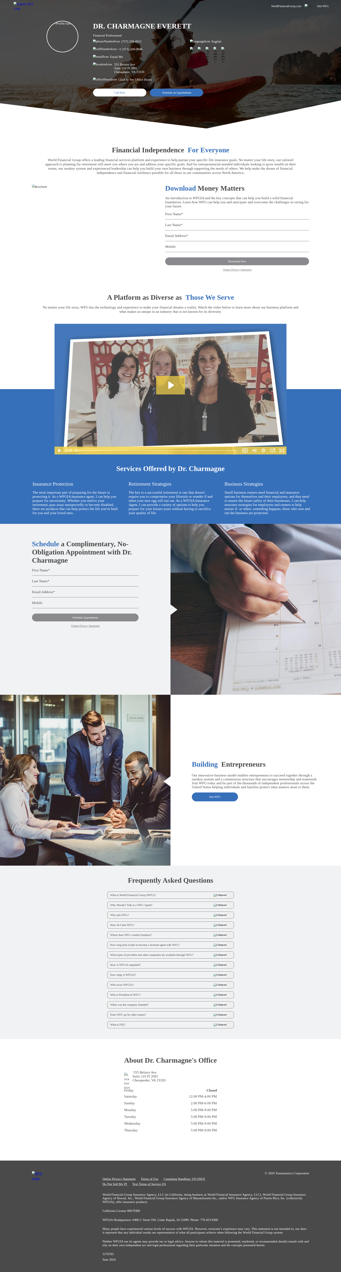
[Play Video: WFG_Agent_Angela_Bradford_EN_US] (170, 385)
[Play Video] (59, 450)
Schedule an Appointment (176, 92)
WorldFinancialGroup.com (286, 6)
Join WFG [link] (323, 6)
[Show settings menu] (263, 450)
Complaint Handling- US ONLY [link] (184, 1179)
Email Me (116, 57)
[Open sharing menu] (272, 450)
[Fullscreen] (281, 450)
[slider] (157, 450)
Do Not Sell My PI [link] (114, 1184)
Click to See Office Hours (135, 79)
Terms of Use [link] (149, 1179)
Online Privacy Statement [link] (119, 1179)
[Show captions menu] (245, 450)
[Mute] (254, 450)
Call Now (119, 92)
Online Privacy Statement (237, 269)
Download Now (237, 261)
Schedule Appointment (85, 617)
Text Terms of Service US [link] (149, 1184)
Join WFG (215, 796)
